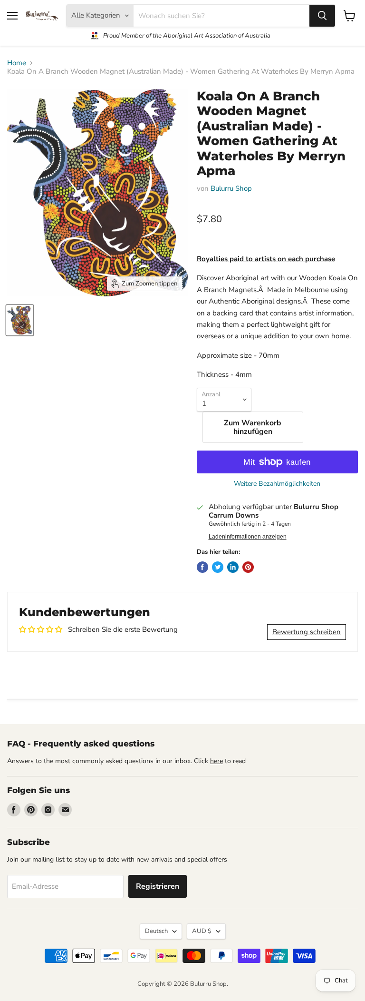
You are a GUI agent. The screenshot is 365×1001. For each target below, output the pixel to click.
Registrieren (157, 886)
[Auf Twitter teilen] (217, 567)
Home (16, 63)
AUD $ (201, 931)
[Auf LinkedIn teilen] (233, 567)
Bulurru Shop (231, 188)
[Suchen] (322, 16)
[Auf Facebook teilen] (202, 567)
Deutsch (156, 931)
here (216, 760)
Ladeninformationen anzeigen (248, 536)
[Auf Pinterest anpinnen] (248, 567)
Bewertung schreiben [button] (306, 632)
